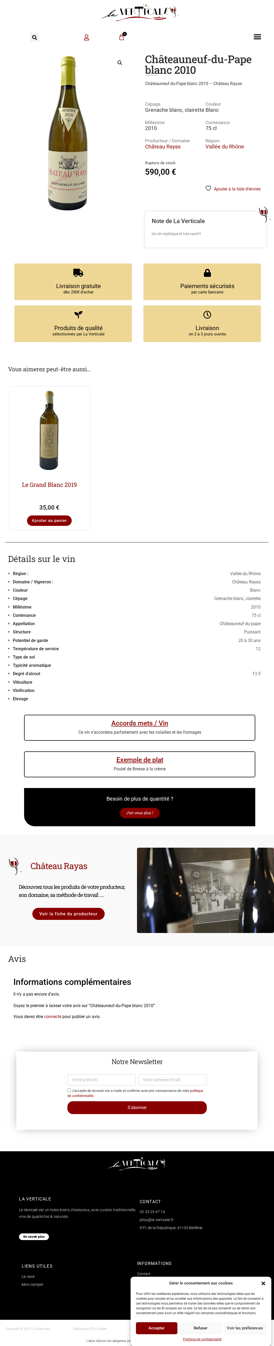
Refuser (200, 1328)
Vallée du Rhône (225, 146)
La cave (28, 1276)
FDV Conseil (98, 1329)
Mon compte (32, 1284)
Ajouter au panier (49, 520)
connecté (52, 1016)
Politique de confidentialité (202, 1339)
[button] (263, 1283)
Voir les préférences (245, 1328)
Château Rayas (163, 146)
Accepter (157, 1328)
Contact (144, 1274)
